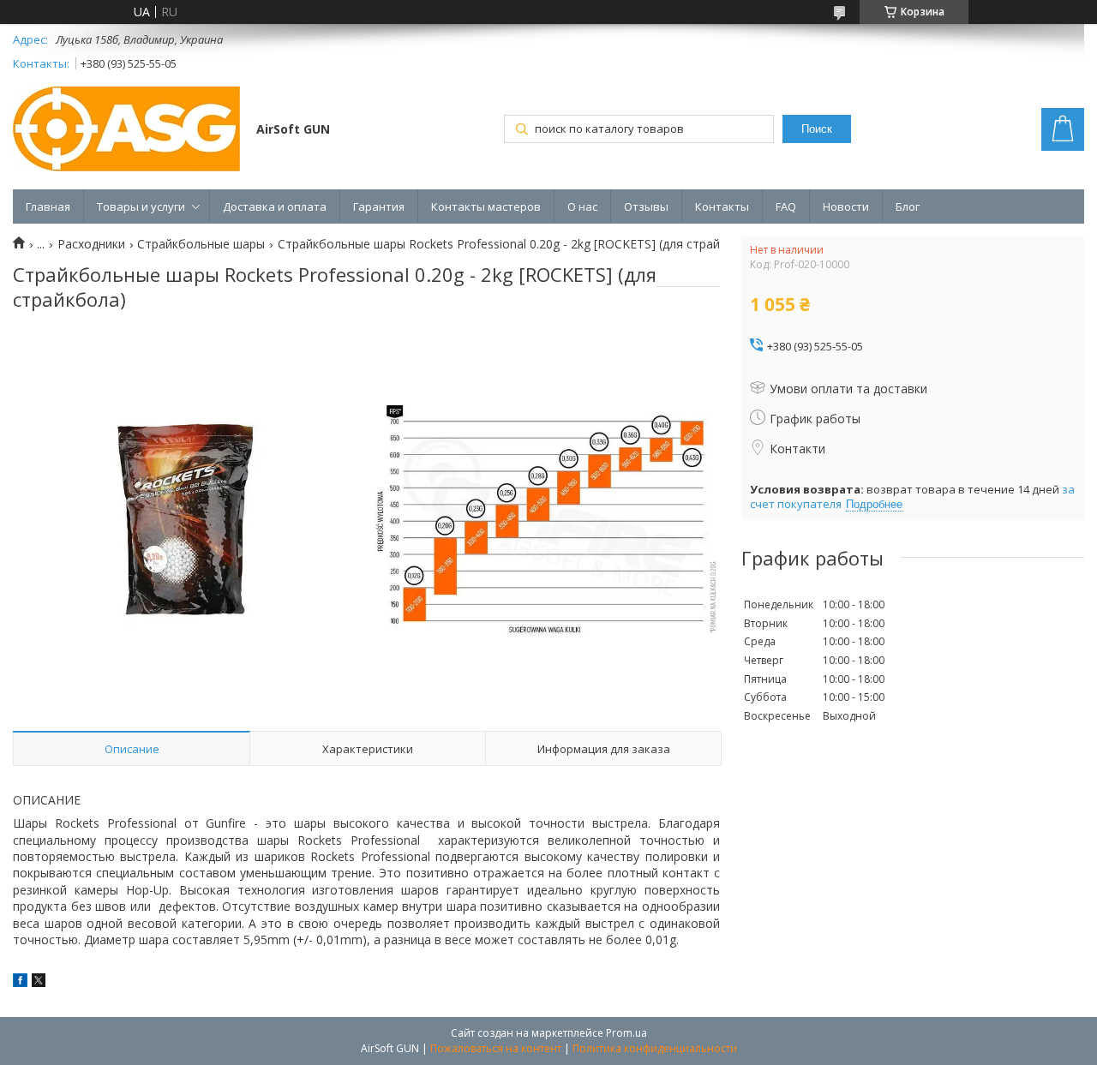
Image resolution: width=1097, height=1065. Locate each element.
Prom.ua (626, 1033)
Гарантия (379, 206)
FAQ (786, 206)
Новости (846, 206)
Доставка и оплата (275, 206)
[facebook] (20, 982)
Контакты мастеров (486, 206)
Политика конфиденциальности (654, 1048)
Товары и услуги (141, 206)
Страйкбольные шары (201, 244)
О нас (582, 206)
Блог (908, 206)
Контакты (722, 206)
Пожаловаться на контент (495, 1048)
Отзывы (646, 206)
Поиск (816, 129)
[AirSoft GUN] (126, 131)
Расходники (91, 244)
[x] (38, 982)
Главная (48, 206)
